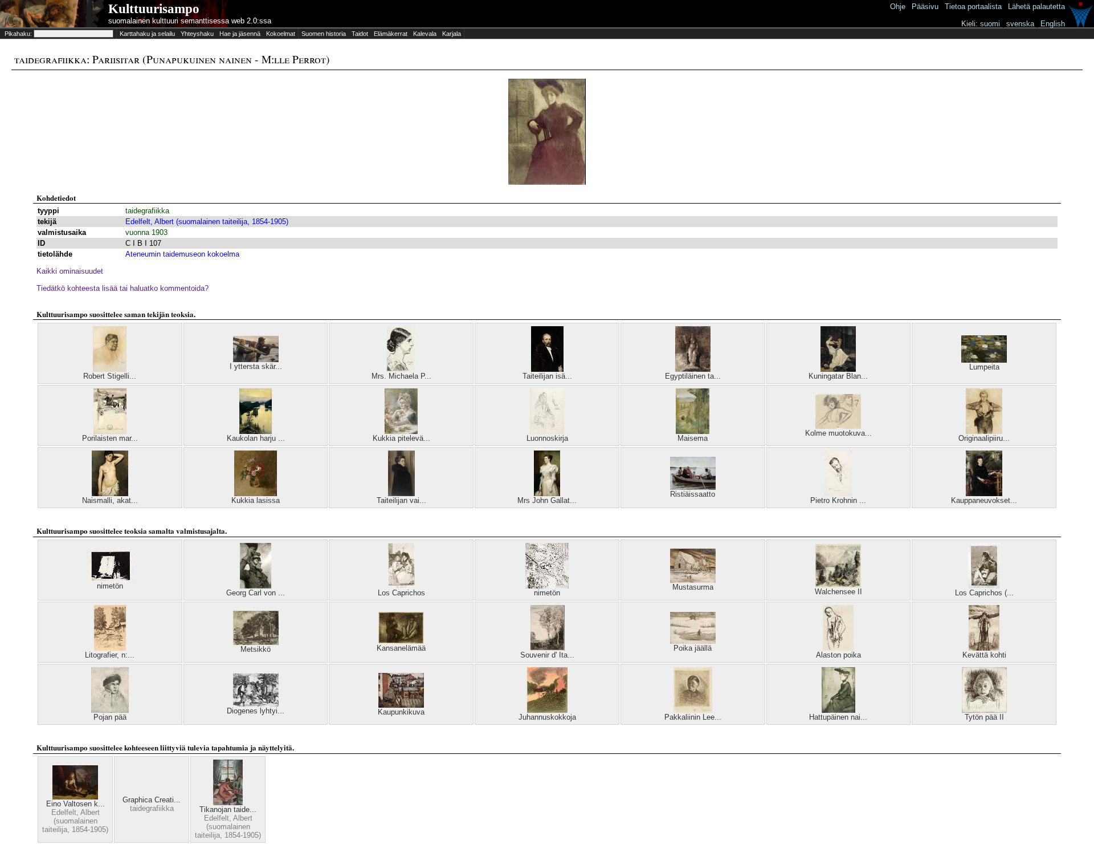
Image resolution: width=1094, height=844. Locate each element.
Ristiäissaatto (692, 494)
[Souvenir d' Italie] (547, 648)
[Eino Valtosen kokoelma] (75, 797)
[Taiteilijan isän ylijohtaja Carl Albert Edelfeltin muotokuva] (547, 369)
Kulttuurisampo (153, 9)
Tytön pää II (984, 717)
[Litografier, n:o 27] (110, 648)
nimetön (110, 586)
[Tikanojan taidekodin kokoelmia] (228, 802)
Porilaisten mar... (110, 438)
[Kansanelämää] (401, 641)
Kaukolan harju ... (256, 438)
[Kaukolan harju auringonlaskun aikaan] (255, 431)
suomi (990, 23)
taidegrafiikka (147, 210)
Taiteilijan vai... (401, 500)
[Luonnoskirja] (547, 431)
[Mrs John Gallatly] (547, 493)
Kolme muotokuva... (838, 433)
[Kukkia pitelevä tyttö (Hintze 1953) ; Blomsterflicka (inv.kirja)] (401, 431)
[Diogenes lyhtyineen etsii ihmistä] (256, 704)
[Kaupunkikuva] (401, 705)
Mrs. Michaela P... (401, 376)
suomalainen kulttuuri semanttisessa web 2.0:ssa (189, 21)
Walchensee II (838, 591)
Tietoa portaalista (973, 6)
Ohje (897, 6)
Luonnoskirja (547, 438)
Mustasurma (692, 587)
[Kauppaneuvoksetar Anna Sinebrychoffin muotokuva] (984, 493)
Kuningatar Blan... (838, 376)
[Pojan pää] (110, 710)
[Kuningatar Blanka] (838, 369)
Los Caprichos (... (984, 593)
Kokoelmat (280, 33)
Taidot (360, 33)
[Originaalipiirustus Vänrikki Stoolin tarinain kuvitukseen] (984, 431)
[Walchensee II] (838, 585)
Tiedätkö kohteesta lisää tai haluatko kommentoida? (122, 288)
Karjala (451, 33)
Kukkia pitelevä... (401, 438)
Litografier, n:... (109, 655)
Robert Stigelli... (109, 376)
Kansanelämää (401, 648)
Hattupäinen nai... (838, 717)
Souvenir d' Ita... (547, 655)
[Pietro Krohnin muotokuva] (838, 493)
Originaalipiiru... (984, 438)
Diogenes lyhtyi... (255, 711)
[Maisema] (692, 431)
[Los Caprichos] (401, 586)
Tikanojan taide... (227, 809)
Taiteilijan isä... (547, 376)
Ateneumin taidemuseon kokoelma (182, 254)
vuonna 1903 (146, 232)
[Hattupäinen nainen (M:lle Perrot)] (838, 710)
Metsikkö (255, 649)
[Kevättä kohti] (984, 648)
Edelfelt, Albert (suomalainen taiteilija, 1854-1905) (206, 221)
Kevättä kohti (984, 655)
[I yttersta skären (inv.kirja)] (256, 359)
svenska (1020, 23)
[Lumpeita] (984, 360)
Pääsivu (925, 6)
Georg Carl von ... (255, 593)
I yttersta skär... (256, 366)
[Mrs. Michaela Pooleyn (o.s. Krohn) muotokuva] (401, 369)
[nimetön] (110, 579)
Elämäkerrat (390, 33)
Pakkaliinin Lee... (692, 717)
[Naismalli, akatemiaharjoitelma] (110, 493)
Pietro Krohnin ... (838, 500)
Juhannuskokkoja (547, 717)
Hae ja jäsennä (239, 33)
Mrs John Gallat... (547, 500)
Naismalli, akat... (110, 500)
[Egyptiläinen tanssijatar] (693, 369)
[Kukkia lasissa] (255, 493)
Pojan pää (109, 717)
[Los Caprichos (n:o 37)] (984, 586)
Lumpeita (984, 367)
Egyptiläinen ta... (693, 376)
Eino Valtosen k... (75, 804)
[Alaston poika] (838, 648)
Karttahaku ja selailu (147, 33)
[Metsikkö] (256, 642)
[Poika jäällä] (693, 641)
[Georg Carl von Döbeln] (255, 586)
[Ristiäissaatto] (693, 487)
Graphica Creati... (152, 800)
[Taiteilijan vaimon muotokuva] (401, 493)
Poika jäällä (692, 648)
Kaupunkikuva (401, 712)
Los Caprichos (401, 593)
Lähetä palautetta (1036, 6)
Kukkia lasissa (255, 500)
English (1052, 23)
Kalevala (424, 33)
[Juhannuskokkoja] (547, 710)
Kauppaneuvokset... (984, 500)
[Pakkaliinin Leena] (692, 710)
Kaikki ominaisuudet (69, 271)
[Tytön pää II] (984, 710)
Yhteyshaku (197, 33)
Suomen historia (323, 33)
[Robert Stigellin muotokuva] (109, 369)
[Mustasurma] (693, 580)
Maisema (692, 438)
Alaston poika (838, 655)
